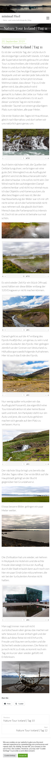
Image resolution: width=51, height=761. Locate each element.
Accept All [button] (22, 755)
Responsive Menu (47, 18)
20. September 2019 (13, 41)
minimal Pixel (11, 16)
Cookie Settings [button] (9, 755)
